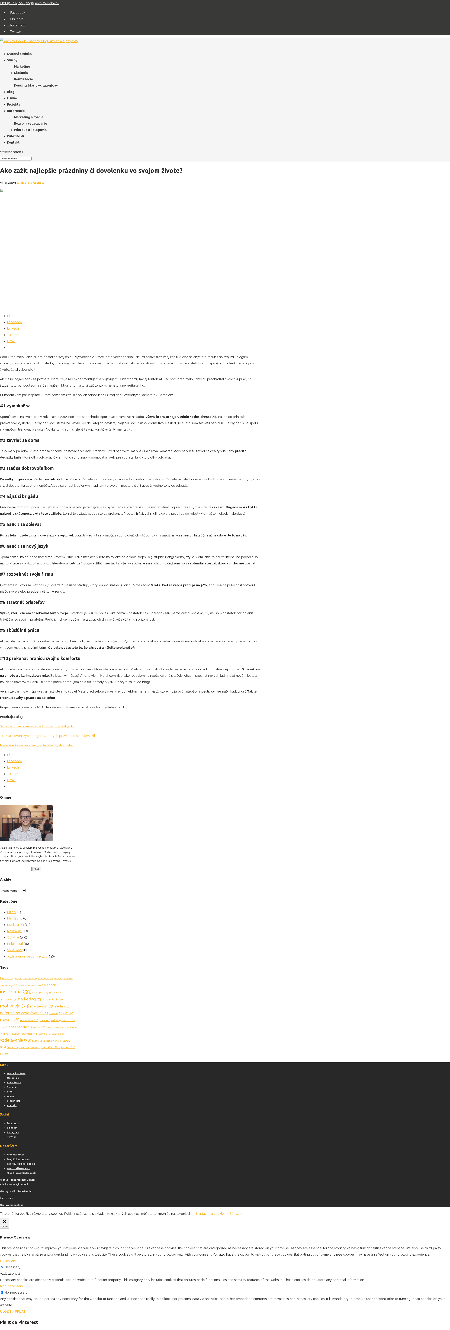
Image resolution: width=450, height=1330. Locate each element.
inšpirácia (15, 991)
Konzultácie (23, 79)
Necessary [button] (8, 1261)
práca (44, 1020)
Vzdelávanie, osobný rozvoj (27, 956)
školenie (35, 1047)
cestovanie (30, 978)
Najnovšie (14, 931)
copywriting (24, 985)
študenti (68, 1047)
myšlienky (41, 1006)
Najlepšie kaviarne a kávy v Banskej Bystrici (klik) (36, 745)
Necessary (12, 1267)
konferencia (8, 999)
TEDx (6, 1034)
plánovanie (29, 1020)
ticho (39, 1034)
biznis (7, 978)
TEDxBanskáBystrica (23, 1033)
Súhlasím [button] (236, 1213)
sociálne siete (20, 1027)
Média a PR (15, 925)
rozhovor (68, 1020)
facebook (52, 985)
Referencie (16, 111)
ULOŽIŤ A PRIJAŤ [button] (12, 1311)
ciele (42, 978)
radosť (56, 1020)
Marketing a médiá (28, 117)
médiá (61, 1006)
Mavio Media (24, 1191)
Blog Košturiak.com (18, 1159)
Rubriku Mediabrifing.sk (21, 1163)
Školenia (21, 73)
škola (12, 1047)
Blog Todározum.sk (18, 1168)
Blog (10, 92)
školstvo (50, 1047)
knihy (47, 992)
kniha (36, 992)
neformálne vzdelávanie (24, 1013)
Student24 (52, 1027)
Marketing (22, 66)
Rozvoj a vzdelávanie (30, 123)
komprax (58, 992)
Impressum (6, 1198)
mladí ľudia (54, 999)
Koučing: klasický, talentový (36, 85)
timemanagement (54, 1034)
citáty (58, 979)
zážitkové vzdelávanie (45, 1040)
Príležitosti (15, 136)
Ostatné (21, 183)
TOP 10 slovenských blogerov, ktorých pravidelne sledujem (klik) (48, 736)
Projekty (13, 104)
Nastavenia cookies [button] (11, 1205)
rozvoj (4, 1027)
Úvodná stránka (19, 54)
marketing (30, 999)
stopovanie (39, 1027)
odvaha (53, 1013)
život (4, 1054)
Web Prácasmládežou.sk (21, 1173)
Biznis (11, 912)
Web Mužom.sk (15, 1154)
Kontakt (13, 142)
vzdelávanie (15, 1040)
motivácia (14, 1006)
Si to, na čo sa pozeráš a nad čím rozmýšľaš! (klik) (37, 726)
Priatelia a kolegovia (30, 130)
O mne (12, 98)
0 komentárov (36, 183)
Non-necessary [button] (11, 1286)
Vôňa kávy (14, 950)
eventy (36, 985)
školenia (24, 1048)
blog (18, 979)
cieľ (50, 979)
